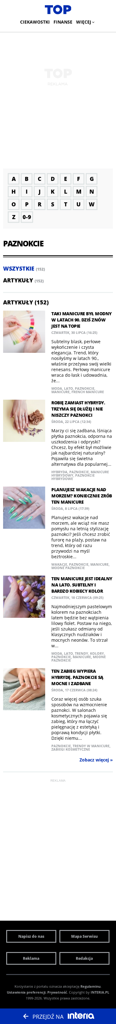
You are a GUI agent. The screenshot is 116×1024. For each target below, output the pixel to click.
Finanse (63, 22)
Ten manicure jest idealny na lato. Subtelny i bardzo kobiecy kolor (81, 585)
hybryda (59, 471)
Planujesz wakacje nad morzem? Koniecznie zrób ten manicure (81, 496)
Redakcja (84, 958)
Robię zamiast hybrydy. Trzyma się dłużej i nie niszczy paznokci (78, 409)
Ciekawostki (35, 22)
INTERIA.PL (100, 992)
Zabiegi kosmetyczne (70, 749)
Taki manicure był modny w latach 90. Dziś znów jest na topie (81, 320)
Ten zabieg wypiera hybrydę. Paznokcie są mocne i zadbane (77, 677)
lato (68, 388)
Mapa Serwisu (84, 936)
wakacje (59, 564)
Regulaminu (90, 986)
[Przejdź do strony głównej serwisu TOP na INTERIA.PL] (58, 9)
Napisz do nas (31, 936)
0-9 (27, 217)
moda (56, 388)
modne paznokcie (68, 567)
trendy (81, 653)
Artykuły (18, 280)
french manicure (87, 391)
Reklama (31, 958)
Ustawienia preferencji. (26, 992)
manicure (60, 391)
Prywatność (57, 992)
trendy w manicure (91, 745)
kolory (97, 653)
